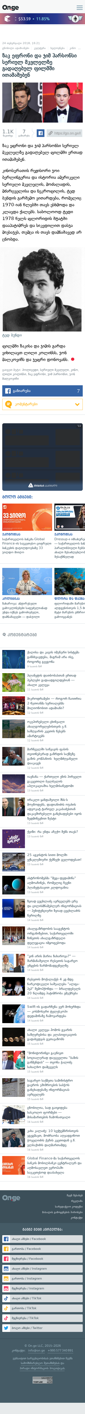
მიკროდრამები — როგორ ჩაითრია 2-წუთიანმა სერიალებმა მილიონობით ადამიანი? (42, 705)
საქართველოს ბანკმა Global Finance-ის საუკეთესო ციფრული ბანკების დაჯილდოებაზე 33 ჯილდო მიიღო (26, 529)
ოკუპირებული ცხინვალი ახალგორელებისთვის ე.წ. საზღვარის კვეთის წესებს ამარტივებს (42, 731)
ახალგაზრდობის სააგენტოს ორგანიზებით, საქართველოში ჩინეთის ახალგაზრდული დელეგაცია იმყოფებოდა (42, 938)
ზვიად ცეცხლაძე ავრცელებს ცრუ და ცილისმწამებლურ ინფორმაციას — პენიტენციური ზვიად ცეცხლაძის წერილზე (42, 910)
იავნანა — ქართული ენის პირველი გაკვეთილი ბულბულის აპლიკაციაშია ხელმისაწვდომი (42, 783)
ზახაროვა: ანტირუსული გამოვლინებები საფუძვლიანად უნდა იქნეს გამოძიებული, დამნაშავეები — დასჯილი (26, 593)
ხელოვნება (58, 48)
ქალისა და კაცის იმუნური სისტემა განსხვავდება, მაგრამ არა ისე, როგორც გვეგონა (42, 659)
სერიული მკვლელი (54, 370)
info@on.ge (36, 1350)
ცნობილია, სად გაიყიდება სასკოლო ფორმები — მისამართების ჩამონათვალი (42, 1114)
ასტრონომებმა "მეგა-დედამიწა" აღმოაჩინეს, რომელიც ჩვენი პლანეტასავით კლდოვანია (42, 885)
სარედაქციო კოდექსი (69, 1206)
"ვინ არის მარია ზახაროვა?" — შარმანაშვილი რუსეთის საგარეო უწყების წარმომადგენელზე (42, 963)
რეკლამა (77, 1201)
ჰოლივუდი (30, 370)
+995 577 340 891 (60, 1350)
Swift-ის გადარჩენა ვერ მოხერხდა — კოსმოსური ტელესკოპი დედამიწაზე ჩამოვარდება (42, 1013)
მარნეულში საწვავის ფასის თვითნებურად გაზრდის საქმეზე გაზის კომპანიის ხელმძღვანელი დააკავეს (42, 758)
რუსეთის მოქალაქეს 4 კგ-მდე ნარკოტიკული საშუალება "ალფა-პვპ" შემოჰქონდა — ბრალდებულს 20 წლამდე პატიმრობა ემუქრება (42, 988)
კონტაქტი (77, 1217)
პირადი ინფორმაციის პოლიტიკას (42, 1368)
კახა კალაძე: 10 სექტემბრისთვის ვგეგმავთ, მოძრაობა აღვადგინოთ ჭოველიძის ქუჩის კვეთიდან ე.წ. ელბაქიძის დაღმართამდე (42, 1140)
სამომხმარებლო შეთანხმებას (40, 1363)
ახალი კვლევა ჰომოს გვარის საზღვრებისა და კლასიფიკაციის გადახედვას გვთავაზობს (42, 1037)
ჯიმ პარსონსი (58, 374)
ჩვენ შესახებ (75, 1195)
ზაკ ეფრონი (37, 374)
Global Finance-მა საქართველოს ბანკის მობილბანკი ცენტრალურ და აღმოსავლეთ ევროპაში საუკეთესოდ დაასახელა (42, 1167)
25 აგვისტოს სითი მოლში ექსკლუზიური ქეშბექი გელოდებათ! (42, 862)
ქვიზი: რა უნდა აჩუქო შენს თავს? (42, 838)
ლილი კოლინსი (14, 374)
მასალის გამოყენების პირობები (62, 1212)
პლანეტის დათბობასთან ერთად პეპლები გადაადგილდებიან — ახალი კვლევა (42, 682)
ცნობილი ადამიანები (15, 48)
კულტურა (40, 48)
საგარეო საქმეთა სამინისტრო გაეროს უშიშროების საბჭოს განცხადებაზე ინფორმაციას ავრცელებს (42, 1089)
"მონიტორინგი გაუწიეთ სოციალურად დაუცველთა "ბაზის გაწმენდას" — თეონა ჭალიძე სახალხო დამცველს (42, 1062)
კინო (73, 48)
